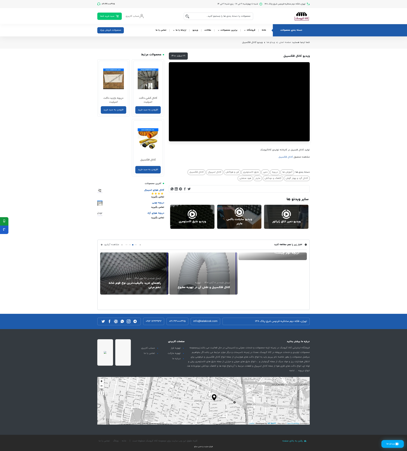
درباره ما (176, 358)
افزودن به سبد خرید (148, 109)
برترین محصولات (229, 30)
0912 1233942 (154, 321)
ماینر (257, 178)
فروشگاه (251, 30)
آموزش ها (287, 172)
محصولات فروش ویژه (110, 30)
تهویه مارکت (174, 353)
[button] (140, 244)
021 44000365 (177, 321)
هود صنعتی (245, 178)
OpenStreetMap (293, 423)
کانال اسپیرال (214, 172)
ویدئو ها (270, 42)
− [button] (101, 386)
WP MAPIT (272, 423)
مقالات (207, 30)
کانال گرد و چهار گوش (297, 178)
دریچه (275, 172)
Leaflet (251, 423)
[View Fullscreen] (101, 393)
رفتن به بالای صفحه (293, 441)
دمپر (265, 172)
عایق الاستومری (251, 172)
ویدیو (195, 30)
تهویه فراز (176, 348)
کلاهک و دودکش (273, 178)
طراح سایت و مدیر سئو (203, 446)
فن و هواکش (232, 172)
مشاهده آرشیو (111, 244)
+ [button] (101, 381)
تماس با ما (161, 30)
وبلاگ (115, 441)
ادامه (291, 370)
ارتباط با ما (181, 30)
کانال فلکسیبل (286, 157)
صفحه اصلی (285, 42)
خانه (264, 30)
